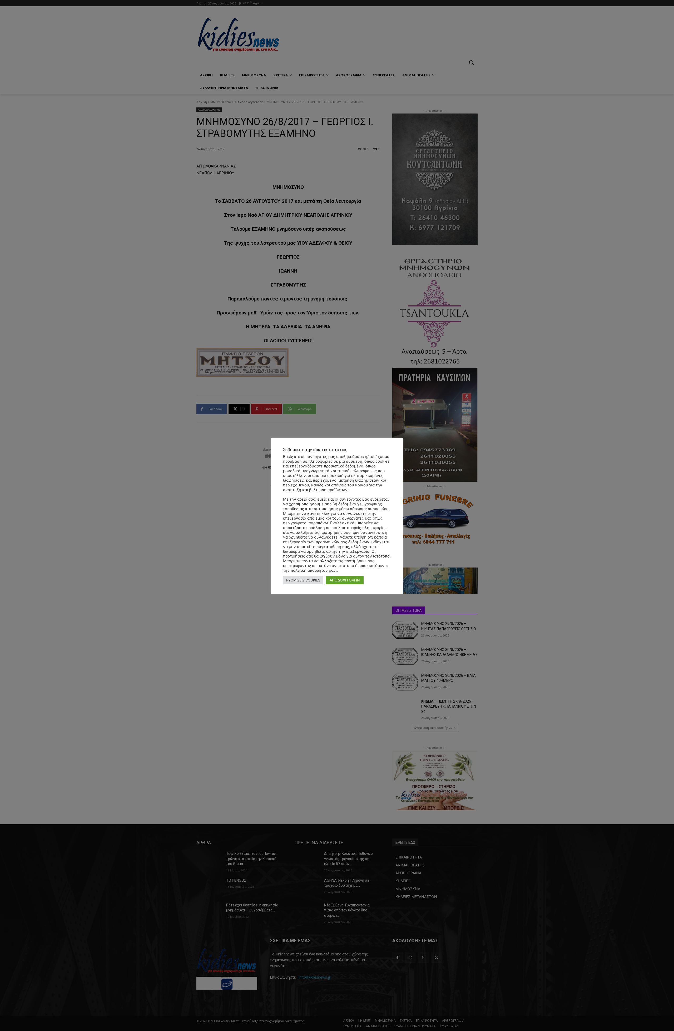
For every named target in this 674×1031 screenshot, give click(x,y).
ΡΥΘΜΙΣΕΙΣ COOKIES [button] (303, 580)
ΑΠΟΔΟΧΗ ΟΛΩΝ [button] (345, 580)
